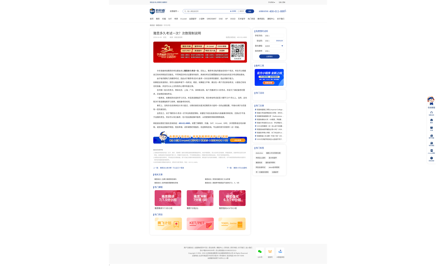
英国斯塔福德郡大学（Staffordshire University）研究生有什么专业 (270, 116)
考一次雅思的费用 (262, 172)
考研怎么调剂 (260, 158)
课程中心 (271, 19)
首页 (152, 19)
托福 (164, 19)
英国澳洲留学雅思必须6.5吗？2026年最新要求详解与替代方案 (270, 129)
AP (226, 19)
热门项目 (251, 19)
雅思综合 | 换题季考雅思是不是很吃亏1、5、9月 (222, 183)
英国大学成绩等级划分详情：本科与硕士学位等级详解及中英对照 (270, 113)
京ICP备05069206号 (207, 250)
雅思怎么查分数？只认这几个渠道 (172, 168)
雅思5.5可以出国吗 (240, 168)
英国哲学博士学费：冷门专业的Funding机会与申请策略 (270, 133)
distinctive (259, 153)
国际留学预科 (270, 162)
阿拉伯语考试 (260, 167)
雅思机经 (259, 162)
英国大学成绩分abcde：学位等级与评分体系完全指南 (270, 123)
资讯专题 (233, 247)
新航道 (152, 25)
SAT (170, 19)
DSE (221, 19)
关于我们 (241, 247)
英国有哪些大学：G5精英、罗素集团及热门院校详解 (270, 119)
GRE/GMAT (211, 19)
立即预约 (269, 56)
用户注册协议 (188, 247)
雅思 (158, 19)
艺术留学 (241, 19)
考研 (176, 19)
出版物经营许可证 (201, 247)
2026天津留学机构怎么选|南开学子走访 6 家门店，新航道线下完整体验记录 (270, 139)
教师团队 (261, 19)
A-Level (183, 19)
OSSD (232, 19)
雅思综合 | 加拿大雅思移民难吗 (165, 179)
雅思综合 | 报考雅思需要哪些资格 (166, 183)
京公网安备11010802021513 (226, 250)
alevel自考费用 (274, 167)
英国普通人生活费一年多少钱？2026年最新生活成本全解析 (270, 136)
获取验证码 (279, 41)
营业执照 (212, 247)
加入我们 (249, 247)
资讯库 (226, 247)
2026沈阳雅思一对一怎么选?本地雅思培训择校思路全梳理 (270, 126)
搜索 (249, 11)
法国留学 (275, 172)
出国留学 (192, 19)
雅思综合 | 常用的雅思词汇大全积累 (217, 179)
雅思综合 (159, 25)
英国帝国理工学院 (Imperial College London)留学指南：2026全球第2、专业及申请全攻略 (270, 109)
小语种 (201, 19)
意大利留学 (273, 158)
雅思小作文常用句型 (273, 153)
